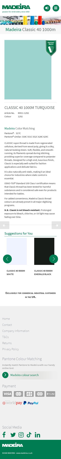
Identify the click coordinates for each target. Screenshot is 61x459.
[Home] (16, 6)
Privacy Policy (10, 349)
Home (6, 319)
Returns (7, 343)
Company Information (15, 331)
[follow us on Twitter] (13, 435)
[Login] (46, 7)
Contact (7, 325)
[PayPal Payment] (31, 403)
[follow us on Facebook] (5, 435)
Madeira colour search (24, 375)
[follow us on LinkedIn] (38, 435)
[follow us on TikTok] (30, 435)
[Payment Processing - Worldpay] (12, 403)
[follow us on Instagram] (21, 435)
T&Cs (5, 337)
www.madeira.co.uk (24, 453)
